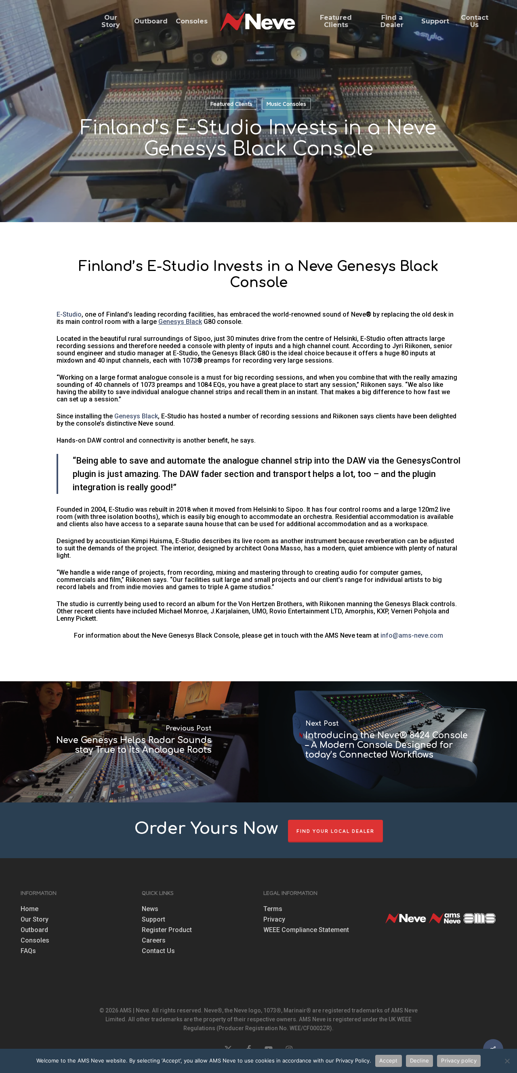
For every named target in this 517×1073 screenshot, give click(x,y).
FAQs (28, 951)
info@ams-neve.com (411, 635)
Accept (388, 1060)
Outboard (34, 930)
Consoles (35, 940)
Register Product (167, 930)
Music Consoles (286, 103)
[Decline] (507, 1061)
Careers (154, 940)
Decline (419, 1060)
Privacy (274, 919)
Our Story (34, 919)
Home (29, 909)
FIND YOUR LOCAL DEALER (335, 831)
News (150, 909)
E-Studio (69, 314)
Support (153, 919)
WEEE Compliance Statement (306, 930)
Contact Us (158, 951)
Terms (272, 909)
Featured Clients (231, 103)
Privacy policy (459, 1060)
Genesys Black (136, 416)
